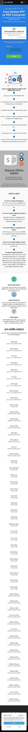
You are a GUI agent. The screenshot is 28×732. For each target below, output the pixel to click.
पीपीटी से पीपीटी (14, 433)
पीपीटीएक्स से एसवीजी (14, 678)
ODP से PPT (14, 377)
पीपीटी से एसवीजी (14, 566)
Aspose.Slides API (21, 319)
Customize (8, 726)
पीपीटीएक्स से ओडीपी (14, 643)
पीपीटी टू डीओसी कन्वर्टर (14, 468)
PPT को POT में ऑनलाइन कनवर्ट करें (13, 179)
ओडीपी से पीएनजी (14, 370)
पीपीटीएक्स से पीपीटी (14, 671)
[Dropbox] (21, 37)
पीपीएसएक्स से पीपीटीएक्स (14, 454)
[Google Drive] (24, 37)
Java (10, 185)
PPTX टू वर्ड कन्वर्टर (14, 692)
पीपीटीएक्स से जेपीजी (14, 636)
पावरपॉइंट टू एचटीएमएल (14, 412)
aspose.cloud (22, 21)
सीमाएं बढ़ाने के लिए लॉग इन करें (14, 35)
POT (8, 50)
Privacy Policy (20, 42)
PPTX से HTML (14, 629)
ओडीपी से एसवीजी (14, 384)
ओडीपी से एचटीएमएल (14, 349)
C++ (13, 185)
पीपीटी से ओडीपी (14, 503)
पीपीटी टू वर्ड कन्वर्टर (14, 580)
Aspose (6, 2)
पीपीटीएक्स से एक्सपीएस (14, 699)
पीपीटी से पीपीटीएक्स (14, 440)
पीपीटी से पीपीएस (14, 545)
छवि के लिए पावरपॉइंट (14, 419)
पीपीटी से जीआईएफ (14, 482)
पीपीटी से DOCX (14, 475)
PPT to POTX (14, 538)
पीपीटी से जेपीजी (14, 496)
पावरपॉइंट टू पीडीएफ (14, 426)
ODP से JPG (14, 356)
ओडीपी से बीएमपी (14, 342)
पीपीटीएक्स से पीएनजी (14, 657)
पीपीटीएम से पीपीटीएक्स (14, 594)
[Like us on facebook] (10, 711)
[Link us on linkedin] (17, 711)
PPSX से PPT (14, 447)
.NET (7, 185)
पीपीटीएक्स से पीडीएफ (14, 650)
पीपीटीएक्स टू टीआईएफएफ (14, 685)
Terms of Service (11, 42)
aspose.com (10, 21)
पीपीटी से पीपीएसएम (14, 552)
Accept (14, 723)
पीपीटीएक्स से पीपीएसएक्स (14, 664)
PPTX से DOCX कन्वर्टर (14, 615)
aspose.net (15, 21)
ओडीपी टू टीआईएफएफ (14, 391)
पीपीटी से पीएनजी (14, 517)
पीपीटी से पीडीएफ (14, 510)
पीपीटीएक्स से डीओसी (14, 608)
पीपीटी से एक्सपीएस (14, 587)
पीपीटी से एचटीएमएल (14, 489)
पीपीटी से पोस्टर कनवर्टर (14, 524)
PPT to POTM (14, 531)
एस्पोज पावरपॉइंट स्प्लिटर (18, 262)
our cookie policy (18, 720)
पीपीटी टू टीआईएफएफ (14, 573)
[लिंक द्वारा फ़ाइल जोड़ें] (18, 37)
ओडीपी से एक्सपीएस (14, 398)
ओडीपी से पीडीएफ (14, 363)
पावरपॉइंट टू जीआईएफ (14, 405)
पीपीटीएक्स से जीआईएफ (14, 622)
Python (3, 185)
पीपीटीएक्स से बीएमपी (14, 601)
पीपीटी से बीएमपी (14, 461)
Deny (19, 726)
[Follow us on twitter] (13, 711)
